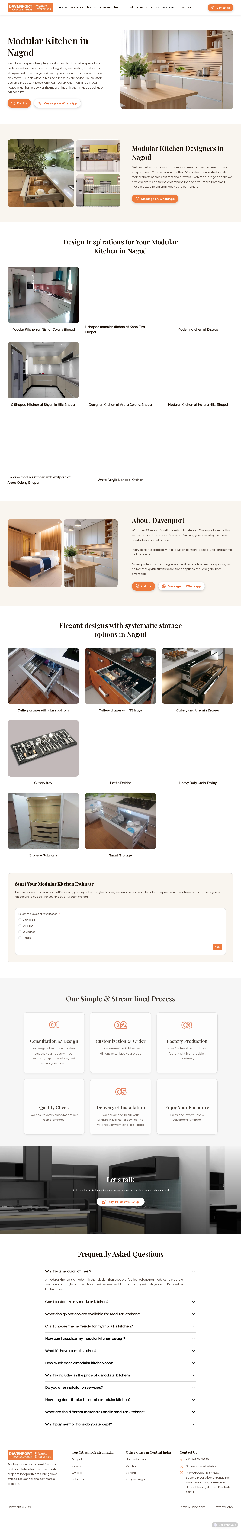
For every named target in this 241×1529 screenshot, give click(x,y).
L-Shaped (29, 920)
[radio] (19, 919)
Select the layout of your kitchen (39, 914)
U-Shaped (29, 932)
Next (217, 947)
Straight (28, 926)
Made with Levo (227, 1524)
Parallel (27, 938)
